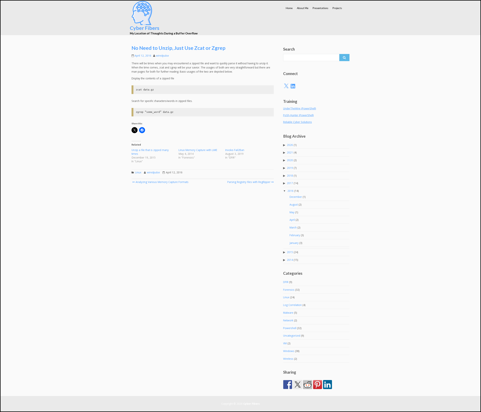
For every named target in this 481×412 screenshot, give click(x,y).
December (296, 197)
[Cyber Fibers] (142, 13)
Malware (288, 312)
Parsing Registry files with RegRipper (249, 182)
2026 (290, 145)
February (295, 235)
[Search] (344, 57)
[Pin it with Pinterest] (317, 381)
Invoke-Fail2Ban (234, 150)
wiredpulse (162, 55)
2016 (290, 191)
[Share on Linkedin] (327, 381)
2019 (290, 168)
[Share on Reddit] (307, 381)
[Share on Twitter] (297, 381)
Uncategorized (291, 335)
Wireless (288, 358)
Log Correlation (292, 305)
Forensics (288, 289)
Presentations (320, 8)
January (294, 243)
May (292, 212)
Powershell (289, 328)
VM (285, 343)
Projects (337, 8)
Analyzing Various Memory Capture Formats (161, 182)
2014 (290, 260)
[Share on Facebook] (287, 381)
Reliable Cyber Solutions (297, 122)
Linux (138, 172)
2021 (290, 152)
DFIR (285, 282)
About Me (302, 8)
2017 (290, 183)
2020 (290, 160)
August (294, 204)
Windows (288, 351)
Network (288, 320)
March (293, 227)
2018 (290, 175)
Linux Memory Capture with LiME (197, 150)
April (292, 220)
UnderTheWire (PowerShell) (299, 108)
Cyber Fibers (144, 28)
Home (289, 8)
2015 (290, 252)
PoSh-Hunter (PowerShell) (298, 115)
